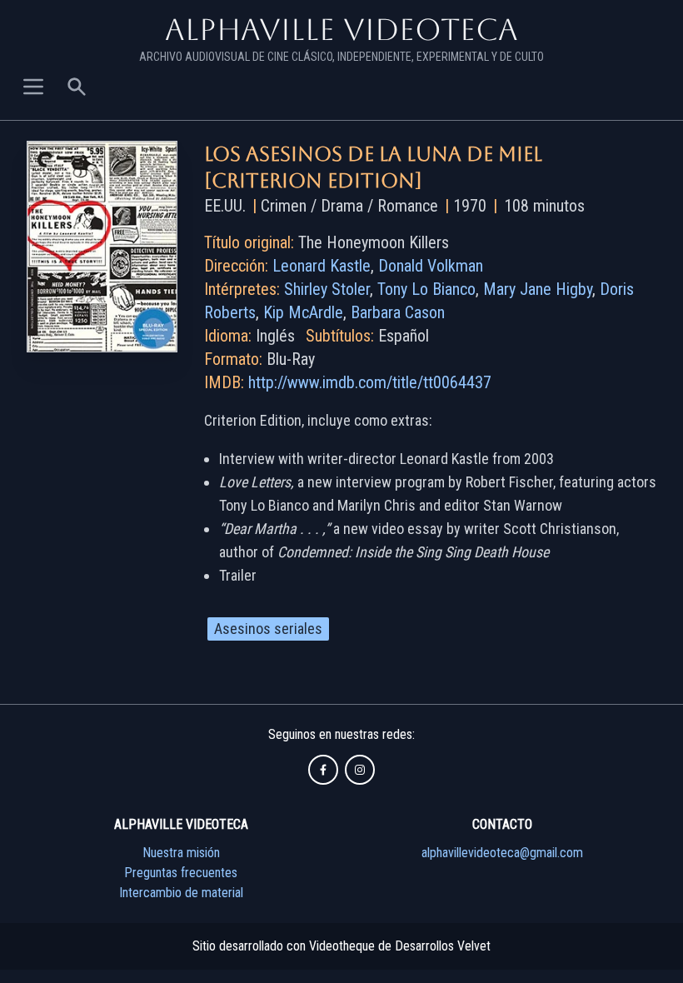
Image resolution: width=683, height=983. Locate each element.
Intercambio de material (181, 893)
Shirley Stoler (327, 289)
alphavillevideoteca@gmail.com (502, 853)
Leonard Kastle (321, 266)
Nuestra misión (181, 853)
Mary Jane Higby (537, 289)
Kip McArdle (303, 312)
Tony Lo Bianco (426, 289)
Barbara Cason (398, 312)
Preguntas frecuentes (180, 873)
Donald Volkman (430, 266)
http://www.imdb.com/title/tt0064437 (369, 382)
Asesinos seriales (268, 628)
